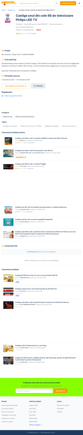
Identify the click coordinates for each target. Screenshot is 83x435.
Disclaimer (60, 408)
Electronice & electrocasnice (24, 116)
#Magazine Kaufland (52, 126)
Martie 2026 (33, 421)
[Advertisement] (41, 42)
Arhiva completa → (35, 425)
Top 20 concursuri (8, 412)
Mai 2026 (32, 415)
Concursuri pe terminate (10, 405)
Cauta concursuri (7, 421)
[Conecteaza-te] (79, 3)
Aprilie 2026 (33, 418)
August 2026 (33, 405)
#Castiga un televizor (10, 126)
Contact (59, 412)
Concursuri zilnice (7, 408)
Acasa (4, 10)
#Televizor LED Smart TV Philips (31, 126)
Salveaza (40, 86)
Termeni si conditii (63, 405)
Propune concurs (68, 3)
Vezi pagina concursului (14, 86)
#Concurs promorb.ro (69, 126)
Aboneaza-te (60, 391)
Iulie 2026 (32, 408)
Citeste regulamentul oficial (13, 96)
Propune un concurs (8, 418)
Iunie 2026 (32, 412)
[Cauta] (57, 3)
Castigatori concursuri (9, 415)
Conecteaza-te (32, 252)
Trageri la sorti (12, 10)
